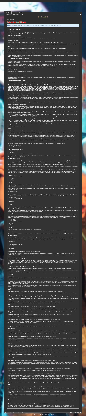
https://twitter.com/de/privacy (70, 233)
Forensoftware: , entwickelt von (43, 414)
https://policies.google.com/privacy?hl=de (38, 211)
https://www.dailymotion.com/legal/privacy (54, 382)
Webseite (21, 12)
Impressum (15, 412)
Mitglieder (15, 12)
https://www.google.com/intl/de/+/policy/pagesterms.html (19, 211)
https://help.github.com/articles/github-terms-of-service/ (64, 255)
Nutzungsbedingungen (21, 412)
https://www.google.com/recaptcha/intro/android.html (17, 341)
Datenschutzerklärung (9, 412)
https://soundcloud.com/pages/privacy (45, 354)
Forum (8, 12)
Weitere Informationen (57, 25)
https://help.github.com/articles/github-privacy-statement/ (17, 256)
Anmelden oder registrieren (9, 1)
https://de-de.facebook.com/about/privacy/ (64, 188)
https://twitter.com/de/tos (59, 233)
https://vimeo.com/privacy (49, 316)
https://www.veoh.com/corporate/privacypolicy (52, 370)
